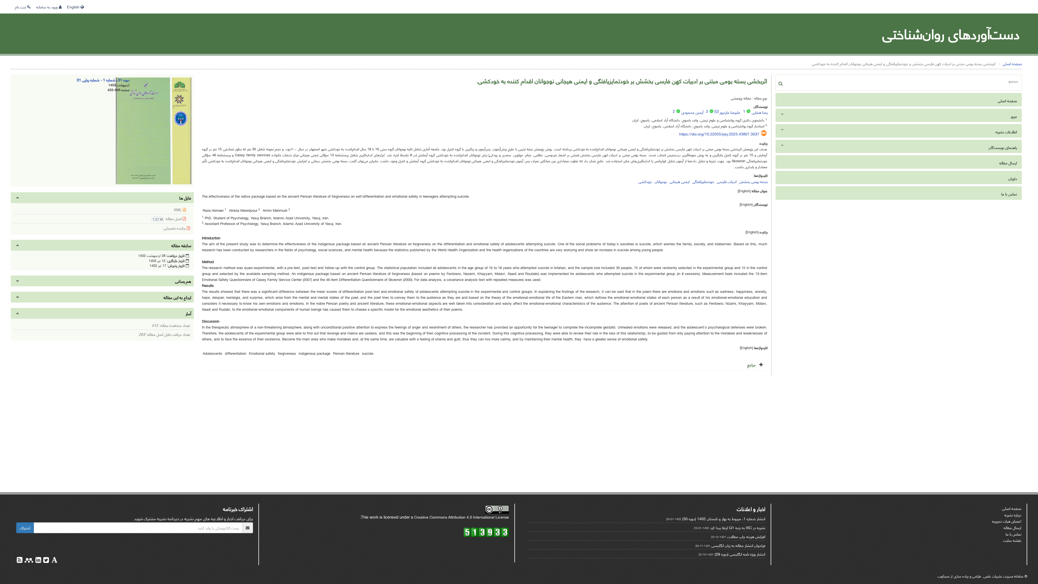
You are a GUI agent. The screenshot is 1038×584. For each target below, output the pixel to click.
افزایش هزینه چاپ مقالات (746, 536)
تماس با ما (1009, 193)
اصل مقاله (168, 218)
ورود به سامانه (47, 6)
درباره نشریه (1012, 514)
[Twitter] (45, 561)
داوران (1012, 178)
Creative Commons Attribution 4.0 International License (461, 516)
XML (178, 209)
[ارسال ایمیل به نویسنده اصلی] (716, 111)
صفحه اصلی (1012, 63)
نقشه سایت (1012, 540)
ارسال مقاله (1008, 162)
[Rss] (19, 561)
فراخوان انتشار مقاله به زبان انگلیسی (738, 545)
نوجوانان (661, 181)
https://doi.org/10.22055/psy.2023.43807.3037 (719, 133)
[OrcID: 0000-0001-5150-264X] (748, 111)
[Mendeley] (28, 561)
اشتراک (25, 527)
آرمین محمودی (692, 112)
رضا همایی (760, 112)
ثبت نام (21, 6)
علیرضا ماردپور (730, 112)
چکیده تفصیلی (175, 227)
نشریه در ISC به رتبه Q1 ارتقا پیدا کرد (737, 527)
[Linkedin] (38, 561)
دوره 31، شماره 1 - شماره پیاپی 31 (103, 79)
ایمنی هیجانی (680, 181)
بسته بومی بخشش (753, 181)
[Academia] (53, 561)
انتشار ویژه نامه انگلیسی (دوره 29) (740, 553)
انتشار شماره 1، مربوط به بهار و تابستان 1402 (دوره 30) (723, 518)
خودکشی (645, 181)
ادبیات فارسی (727, 181)
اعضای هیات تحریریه (1006, 520)
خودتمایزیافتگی (703, 181)
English (74, 6)
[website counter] (486, 531)
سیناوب (944, 575)
